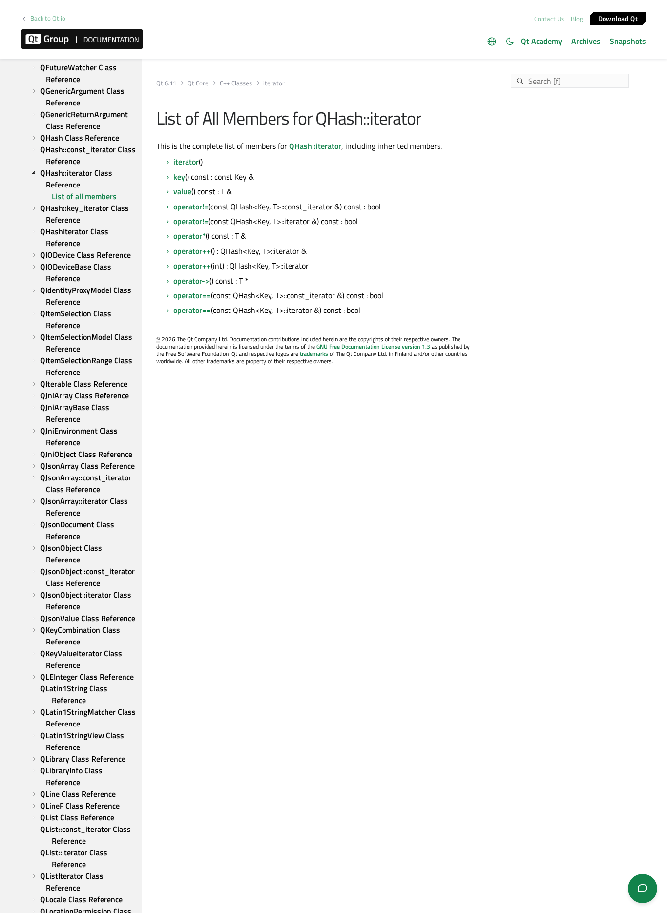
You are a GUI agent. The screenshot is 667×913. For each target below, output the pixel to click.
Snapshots (628, 41)
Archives (586, 41)
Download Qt (618, 18)
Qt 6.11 (166, 83)
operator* (189, 236)
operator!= (190, 206)
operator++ (192, 251)
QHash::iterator (315, 146)
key (179, 177)
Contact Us (549, 18)
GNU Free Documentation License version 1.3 (373, 346)
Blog (577, 18)
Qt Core (198, 83)
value (182, 191)
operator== (192, 295)
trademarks (314, 353)
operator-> (191, 281)
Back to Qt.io (47, 18)
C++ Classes (236, 83)
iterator (186, 161)
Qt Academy (541, 41)
